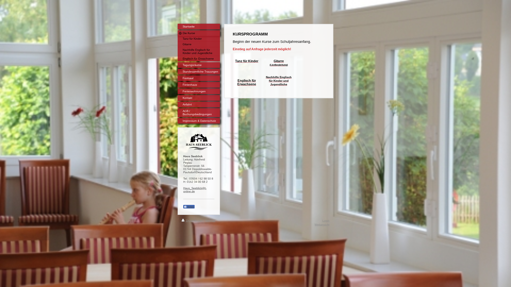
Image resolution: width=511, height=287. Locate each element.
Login (325, 220)
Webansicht (322, 224)
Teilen (190, 206)
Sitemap (210, 220)
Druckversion (194, 220)
